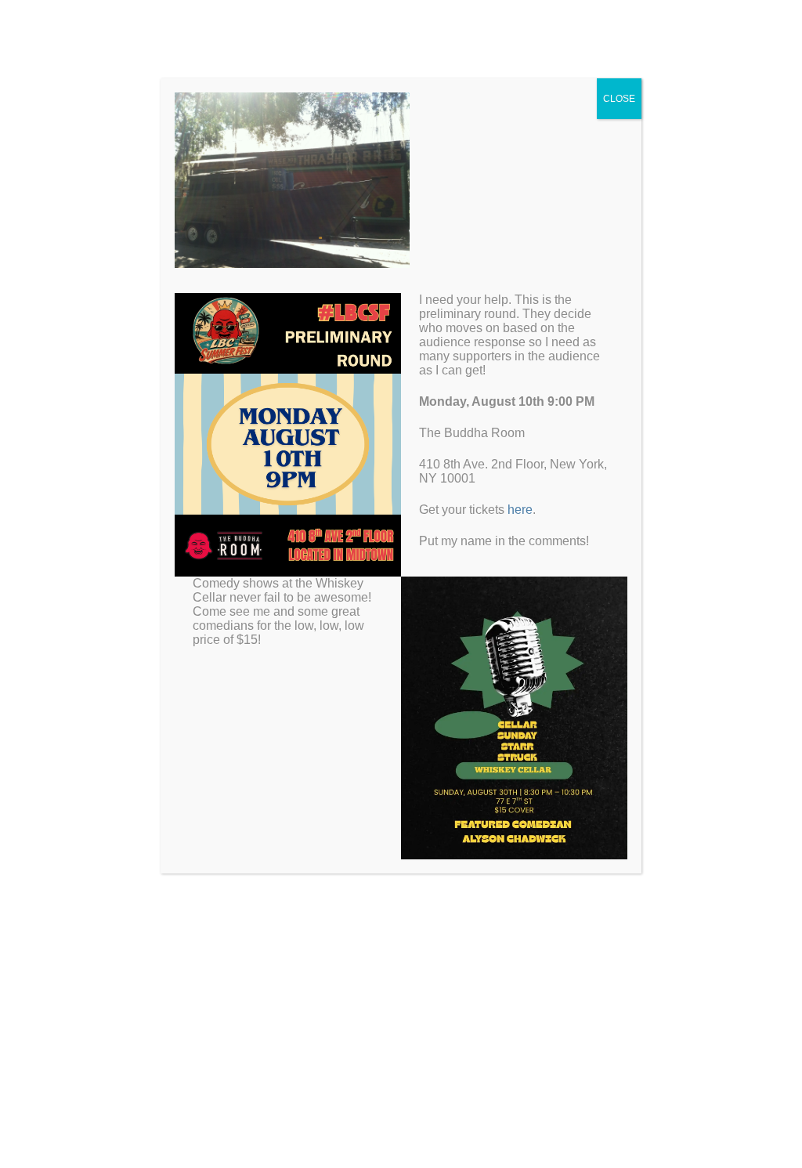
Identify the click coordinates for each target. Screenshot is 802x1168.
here (520, 509)
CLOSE (619, 98)
